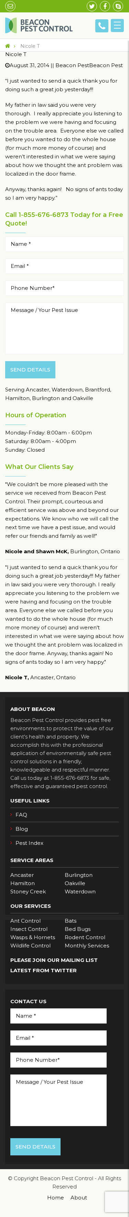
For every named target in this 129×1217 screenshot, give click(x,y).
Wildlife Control (30, 945)
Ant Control (25, 920)
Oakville (75, 883)
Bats (70, 920)
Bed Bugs (77, 929)
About (79, 1197)
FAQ (21, 814)
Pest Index (29, 843)
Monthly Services (87, 945)
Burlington (79, 875)
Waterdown (80, 891)
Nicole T (29, 46)
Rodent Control (85, 937)
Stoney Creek (28, 891)
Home (55, 1197)
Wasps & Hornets (32, 937)
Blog (21, 829)
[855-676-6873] (101, 25)
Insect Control (28, 929)
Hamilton (22, 883)
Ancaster (22, 875)
